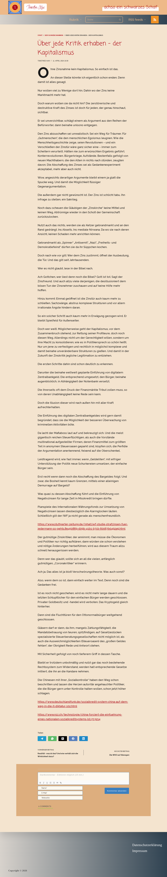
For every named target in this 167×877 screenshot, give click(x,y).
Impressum (139, 851)
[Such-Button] (120, 19)
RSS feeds (135, 19)
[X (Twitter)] (62, 738)
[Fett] (40, 782)
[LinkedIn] (83, 738)
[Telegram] (42, 738)
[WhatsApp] (52, 738)
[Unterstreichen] (47, 782)
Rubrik (74, 19)
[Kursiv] (43, 782)
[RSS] (155, 19)
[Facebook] (73, 738)
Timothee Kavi (35, 7)
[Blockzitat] (57, 782)
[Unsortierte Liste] (54, 782)
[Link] (60, 782)
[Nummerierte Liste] (50, 782)
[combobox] (101, 20)
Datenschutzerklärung (147, 845)
